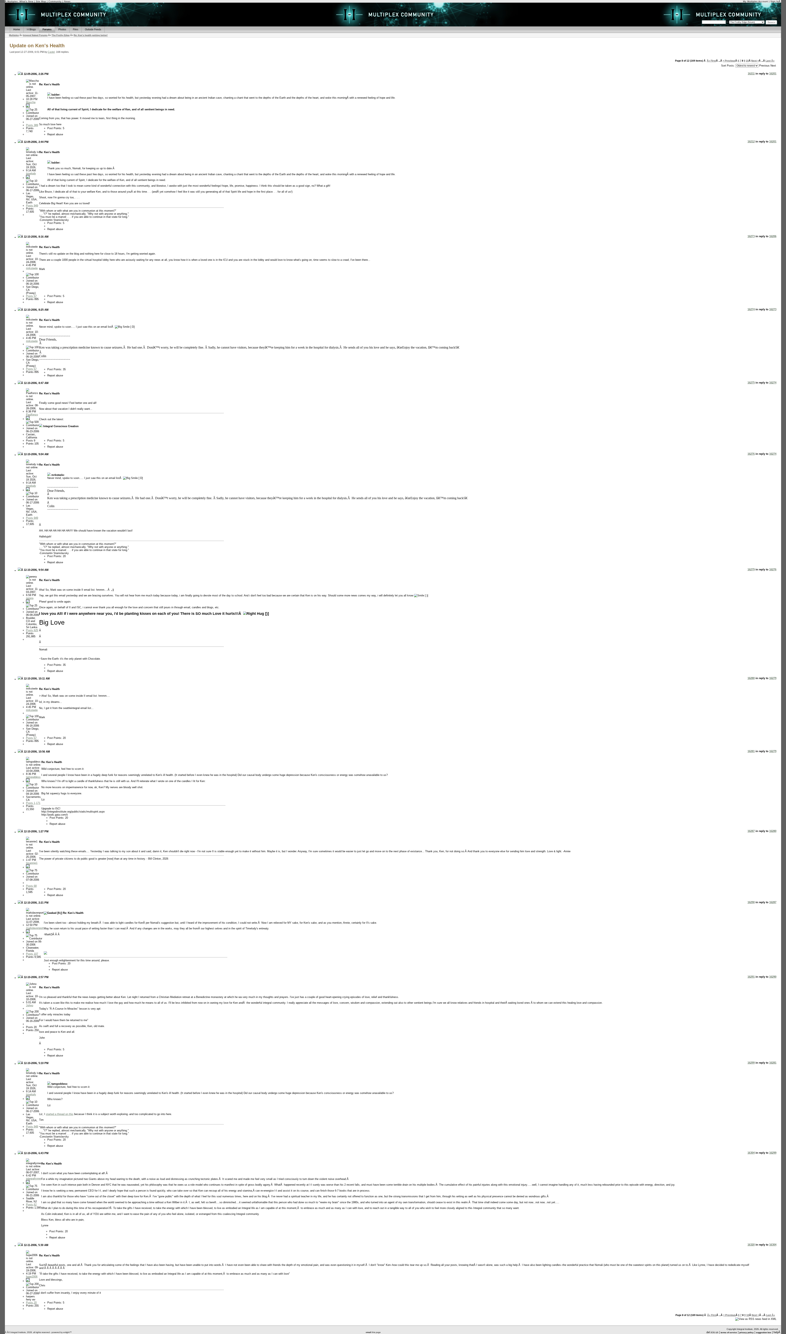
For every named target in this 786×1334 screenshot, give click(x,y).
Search (771, 22)
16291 (751, 976)
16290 (751, 902)
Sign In (774, 1)
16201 (772, 73)
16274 (751, 309)
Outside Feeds (93, 29)
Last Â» (770, 60)
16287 (751, 831)
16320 (751, 1244)
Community (55, 1)
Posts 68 (31, 885)
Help (774, 18)
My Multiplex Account (755, 1)
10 (747, 60)
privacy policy (746, 1332)
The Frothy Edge (61, 35)
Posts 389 (32, 125)
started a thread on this (59, 1114)
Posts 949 (32, 205)
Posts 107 (32, 953)
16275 (751, 382)
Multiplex (14, 35)
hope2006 (31, 1276)
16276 (751, 453)
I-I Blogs (31, 29)
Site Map (41, 1)
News (67, 1)
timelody (31, 173)
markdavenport (35, 928)
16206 (772, 236)
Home (16, 29)
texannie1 (31, 863)
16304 (751, 1152)
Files (75, 29)
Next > (755, 60)
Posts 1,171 (33, 803)
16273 (751, 236)
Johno (29, 1005)
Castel (51, 52)
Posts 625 (32, 630)
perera (29, 598)
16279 (751, 569)
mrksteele (32, 268)
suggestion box (763, 1332)
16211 (751, 73)
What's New (26, 1)
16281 (751, 751)
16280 (751, 678)
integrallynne (33, 1178)
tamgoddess (33, 777)
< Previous (729, 60)
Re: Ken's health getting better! (91, 35)
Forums (47, 29)
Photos (62, 29)
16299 (751, 1062)
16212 (751, 141)
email (368, 1332)
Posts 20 (31, 1302)
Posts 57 (31, 296)
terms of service (729, 1332)
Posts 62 (31, 1204)
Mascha (30, 102)
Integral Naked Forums (35, 35)
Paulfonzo (32, 414)
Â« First (711, 60)
